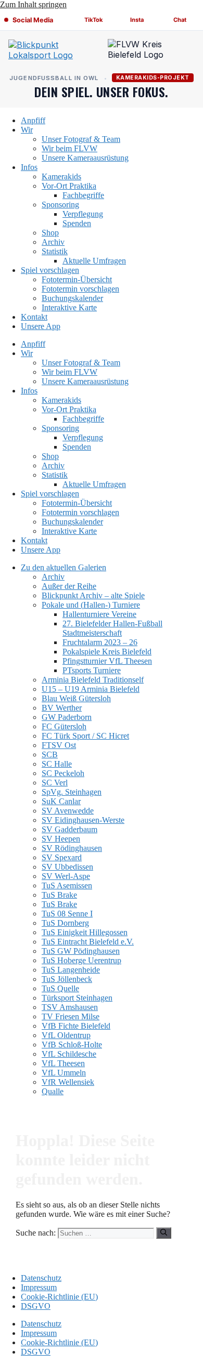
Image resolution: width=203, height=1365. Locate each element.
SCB (50, 754)
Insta (137, 19)
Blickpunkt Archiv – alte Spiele (93, 595)
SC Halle (57, 763)
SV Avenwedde (68, 810)
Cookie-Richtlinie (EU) (59, 1296)
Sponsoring (60, 204)
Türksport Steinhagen (77, 997)
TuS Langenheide (71, 969)
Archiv (53, 242)
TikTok (93, 19)
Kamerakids (61, 176)
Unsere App (40, 326)
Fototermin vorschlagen (80, 288)
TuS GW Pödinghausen (81, 951)
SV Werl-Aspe (66, 876)
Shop (50, 232)
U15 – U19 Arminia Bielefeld (90, 689)
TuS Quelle (60, 988)
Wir (27, 129)
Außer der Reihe (69, 586)
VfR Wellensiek (68, 1082)
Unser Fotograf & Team (81, 139)
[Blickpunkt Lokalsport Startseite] (51, 52)
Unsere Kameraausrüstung (85, 157)
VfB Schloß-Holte (72, 1044)
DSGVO (35, 1306)
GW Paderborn (67, 717)
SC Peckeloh (63, 773)
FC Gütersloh (64, 726)
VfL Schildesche (69, 1053)
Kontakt (34, 316)
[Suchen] (163, 1233)
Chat (179, 19)
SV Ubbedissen (67, 866)
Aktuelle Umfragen (94, 260)
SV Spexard (62, 857)
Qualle (53, 1091)
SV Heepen (61, 838)
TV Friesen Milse (70, 1016)
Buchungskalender (72, 298)
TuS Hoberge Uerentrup (81, 960)
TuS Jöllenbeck (67, 979)
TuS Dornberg (65, 922)
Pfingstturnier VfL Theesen (107, 661)
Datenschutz (41, 1278)
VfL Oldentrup (66, 1035)
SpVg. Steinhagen (72, 792)
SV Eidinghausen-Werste (83, 820)
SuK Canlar (61, 801)
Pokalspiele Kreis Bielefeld (106, 651)
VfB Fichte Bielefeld (76, 1025)
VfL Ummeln (64, 1072)
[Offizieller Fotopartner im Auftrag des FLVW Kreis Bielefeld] (151, 52)
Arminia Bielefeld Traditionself (93, 679)
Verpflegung (82, 213)
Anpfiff (33, 120)
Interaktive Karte (69, 307)
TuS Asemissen (67, 885)
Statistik (55, 251)
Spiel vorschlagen (50, 270)
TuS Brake (59, 894)
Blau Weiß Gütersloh (76, 698)
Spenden (76, 223)
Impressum (39, 1287)
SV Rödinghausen (72, 848)
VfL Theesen (63, 1063)
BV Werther (62, 707)
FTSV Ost (59, 745)
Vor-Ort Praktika (69, 185)
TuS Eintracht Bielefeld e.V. (88, 941)
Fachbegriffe (83, 195)
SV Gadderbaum (69, 829)
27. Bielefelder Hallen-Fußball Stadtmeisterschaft (112, 628)
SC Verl (55, 782)
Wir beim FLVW (69, 148)
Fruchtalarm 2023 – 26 (99, 642)
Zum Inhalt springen (33, 4)
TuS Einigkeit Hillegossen (85, 932)
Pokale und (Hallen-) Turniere (91, 604)
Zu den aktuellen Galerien (63, 567)
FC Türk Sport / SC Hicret (85, 735)
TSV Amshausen (70, 1007)
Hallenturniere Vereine (99, 614)
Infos (29, 167)
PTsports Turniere (91, 670)
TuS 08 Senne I (67, 913)
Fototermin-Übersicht (77, 279)
